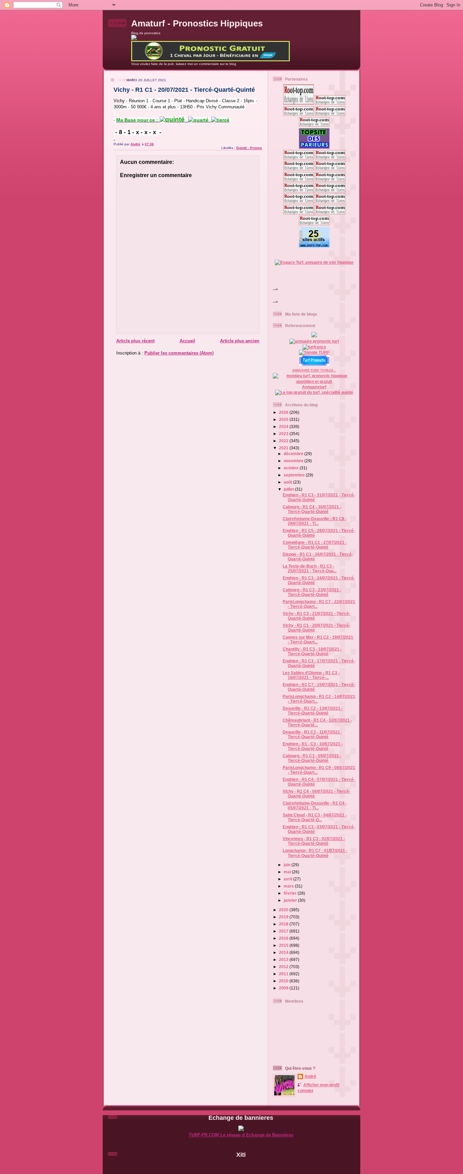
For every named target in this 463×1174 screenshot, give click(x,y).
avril (288, 879)
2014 (284, 952)
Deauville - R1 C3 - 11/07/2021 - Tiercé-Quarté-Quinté (312, 734)
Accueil (187, 340)
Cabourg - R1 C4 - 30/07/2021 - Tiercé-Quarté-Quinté (312, 509)
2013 (284, 959)
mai (288, 872)
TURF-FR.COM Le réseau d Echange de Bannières (241, 1134)
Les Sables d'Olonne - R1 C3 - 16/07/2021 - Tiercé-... (311, 675)
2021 (284, 448)
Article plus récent (135, 340)
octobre (292, 468)
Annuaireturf (314, 387)
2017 (284, 931)
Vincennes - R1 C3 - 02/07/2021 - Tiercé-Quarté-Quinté (314, 841)
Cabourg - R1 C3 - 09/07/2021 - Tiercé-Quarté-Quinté (312, 758)
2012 (284, 966)
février (291, 893)
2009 (284, 988)
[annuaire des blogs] (314, 336)
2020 (284, 910)
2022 (284, 441)
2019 (284, 917)
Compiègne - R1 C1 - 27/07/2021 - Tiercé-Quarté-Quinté (315, 544)
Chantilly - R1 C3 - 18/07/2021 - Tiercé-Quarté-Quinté (312, 651)
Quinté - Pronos (249, 148)
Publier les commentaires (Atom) (179, 353)
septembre (295, 475)
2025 (284, 419)
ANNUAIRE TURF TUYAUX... (314, 370)
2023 (284, 433)
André (310, 1076)
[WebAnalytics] (241, 1166)
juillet (289, 489)
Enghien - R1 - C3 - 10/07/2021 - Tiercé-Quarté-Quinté (313, 746)
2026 (284, 412)
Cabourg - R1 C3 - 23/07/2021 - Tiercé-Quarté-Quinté (312, 592)
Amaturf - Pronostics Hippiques (197, 23)
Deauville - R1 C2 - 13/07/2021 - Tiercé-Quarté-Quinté (313, 710)
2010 (284, 981)
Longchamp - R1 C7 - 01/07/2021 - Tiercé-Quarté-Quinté (315, 852)
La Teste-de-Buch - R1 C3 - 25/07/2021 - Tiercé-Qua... (310, 568)
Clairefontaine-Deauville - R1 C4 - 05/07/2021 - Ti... (315, 805)
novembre (294, 460)
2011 (284, 974)
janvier (291, 900)
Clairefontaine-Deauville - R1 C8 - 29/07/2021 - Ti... (315, 521)
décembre (294, 453)
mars (289, 886)
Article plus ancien (239, 340)
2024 (284, 426)
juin (287, 864)
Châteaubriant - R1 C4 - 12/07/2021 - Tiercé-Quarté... (317, 722)
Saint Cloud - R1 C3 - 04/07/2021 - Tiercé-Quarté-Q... (315, 817)
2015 (284, 945)
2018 (284, 924)
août (288, 482)
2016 (284, 938)
